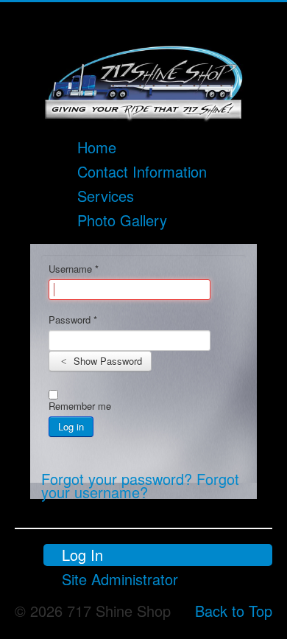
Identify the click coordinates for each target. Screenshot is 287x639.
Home (96, 147)
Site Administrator (120, 579)
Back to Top (233, 610)
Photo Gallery (122, 220)
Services (105, 195)
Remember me (80, 406)
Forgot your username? (140, 485)
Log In (82, 554)
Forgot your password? (118, 478)
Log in (71, 426)
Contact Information (142, 171)
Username (74, 269)
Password (73, 320)
